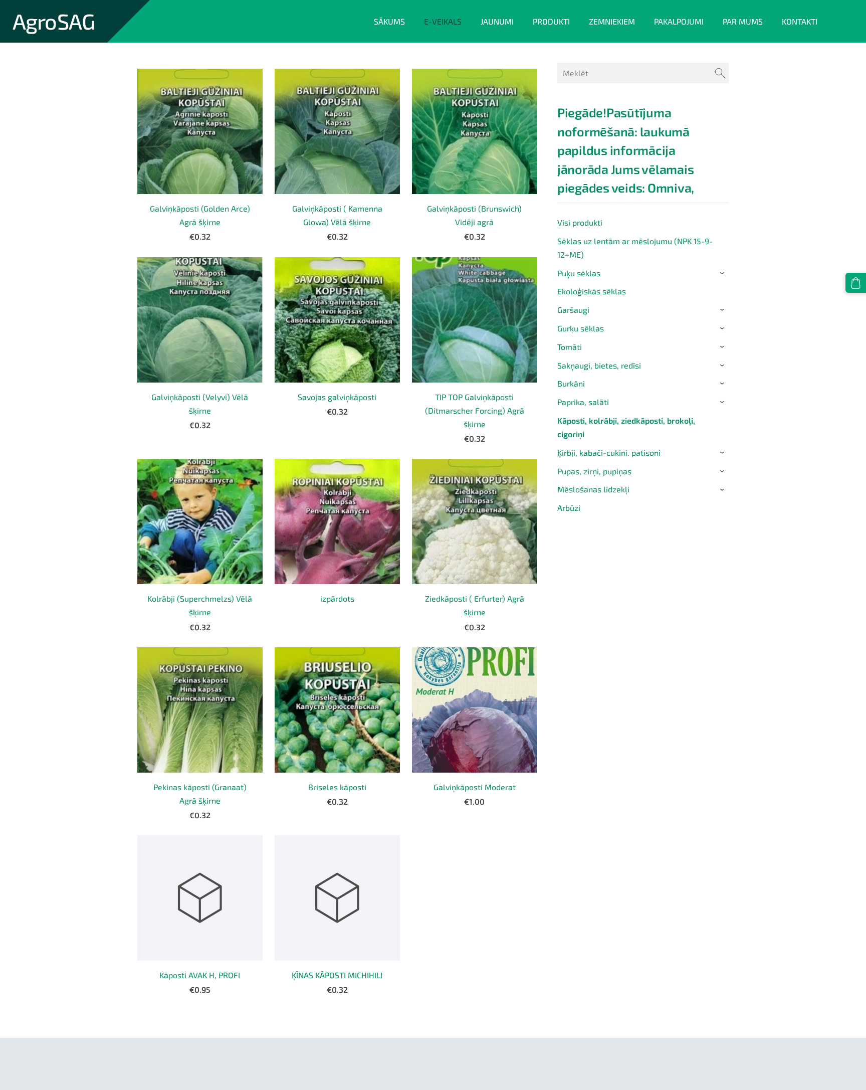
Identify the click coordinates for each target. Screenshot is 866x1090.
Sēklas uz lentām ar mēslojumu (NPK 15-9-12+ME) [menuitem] (635, 247)
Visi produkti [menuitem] (579, 222)
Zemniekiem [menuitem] (612, 21)
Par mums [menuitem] (743, 21)
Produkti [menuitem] (551, 21)
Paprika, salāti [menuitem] (583, 402)
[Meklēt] (720, 73)
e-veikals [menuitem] (443, 21)
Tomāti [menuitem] (569, 346)
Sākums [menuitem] (389, 21)
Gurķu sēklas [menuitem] (580, 328)
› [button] (723, 273)
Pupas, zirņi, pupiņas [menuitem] (594, 471)
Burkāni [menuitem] (571, 383)
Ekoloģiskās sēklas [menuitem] (591, 291)
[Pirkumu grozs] (855, 283)
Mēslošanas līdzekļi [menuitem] (593, 489)
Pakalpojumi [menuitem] (679, 21)
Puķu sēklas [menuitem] (578, 273)
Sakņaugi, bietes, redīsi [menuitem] (599, 365)
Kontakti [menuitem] (799, 21)
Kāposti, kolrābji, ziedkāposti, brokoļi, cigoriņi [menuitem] (626, 427)
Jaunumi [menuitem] (497, 21)
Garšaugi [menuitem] (573, 309)
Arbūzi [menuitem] (568, 507)
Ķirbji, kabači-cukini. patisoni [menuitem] (609, 452)
